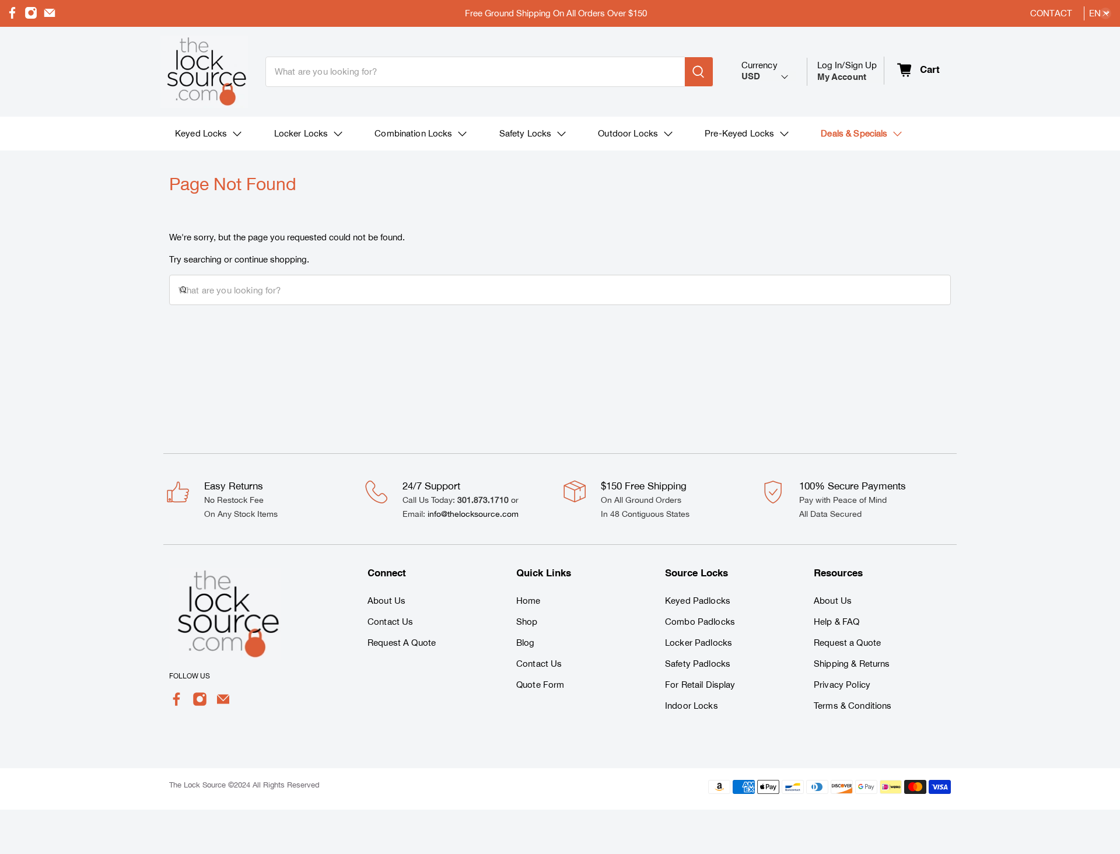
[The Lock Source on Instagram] (30, 16)
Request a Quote (847, 643)
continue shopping (271, 259)
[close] (1105, 13)
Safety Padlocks (697, 663)
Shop (527, 621)
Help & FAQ (836, 621)
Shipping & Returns (852, 663)
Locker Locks (301, 133)
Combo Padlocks (700, 621)
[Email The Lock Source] (49, 16)
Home (528, 601)
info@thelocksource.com (473, 514)
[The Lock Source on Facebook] (12, 16)
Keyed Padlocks (697, 601)
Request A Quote (402, 643)
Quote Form (540, 685)
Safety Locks (525, 133)
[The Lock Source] (204, 72)
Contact (1051, 13)
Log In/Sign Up (847, 71)
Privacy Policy (842, 685)
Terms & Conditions (853, 705)
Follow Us (189, 676)
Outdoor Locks (628, 133)
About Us (386, 601)
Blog (525, 643)
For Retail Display (700, 685)
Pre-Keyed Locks (739, 133)
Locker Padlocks (698, 643)
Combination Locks (413, 133)
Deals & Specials (854, 133)
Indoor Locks (691, 705)
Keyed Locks (201, 133)
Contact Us (390, 621)
